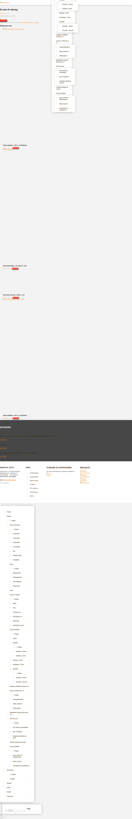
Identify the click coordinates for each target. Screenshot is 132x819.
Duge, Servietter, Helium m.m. (27, 22)
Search (7, 810)
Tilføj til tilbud (3, 20)
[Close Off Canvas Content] (1, 803)
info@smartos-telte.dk (9, 480)
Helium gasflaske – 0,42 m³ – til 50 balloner (15, 145)
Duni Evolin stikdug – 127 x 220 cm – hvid (14, 266)
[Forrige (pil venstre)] (0, 818)
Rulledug (37, 22)
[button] (130, 2)
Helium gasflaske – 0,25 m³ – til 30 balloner (15, 415)
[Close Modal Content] (1, 815)
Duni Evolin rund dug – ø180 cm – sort (14, 295)
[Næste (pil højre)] (2, 818)
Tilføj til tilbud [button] (16, 148)
